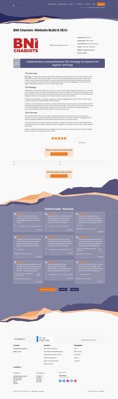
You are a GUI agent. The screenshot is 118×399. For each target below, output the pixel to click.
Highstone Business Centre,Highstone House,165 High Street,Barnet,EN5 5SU (20, 379)
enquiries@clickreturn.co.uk (20, 348)
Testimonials (63, 289)
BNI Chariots (28, 76)
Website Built (90, 391)
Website (85, 53)
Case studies (74, 289)
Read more (39, 230)
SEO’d (96, 391)
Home (80, 7)
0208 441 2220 (17, 351)
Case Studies (85, 7)
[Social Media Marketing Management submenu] (63, 351)
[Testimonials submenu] (81, 354)
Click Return (62, 375)
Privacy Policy (41, 391)
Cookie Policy (34, 391)
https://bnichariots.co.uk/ (88, 50)
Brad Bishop (74, 82)
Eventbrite (66, 99)
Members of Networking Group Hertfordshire (88, 339)
